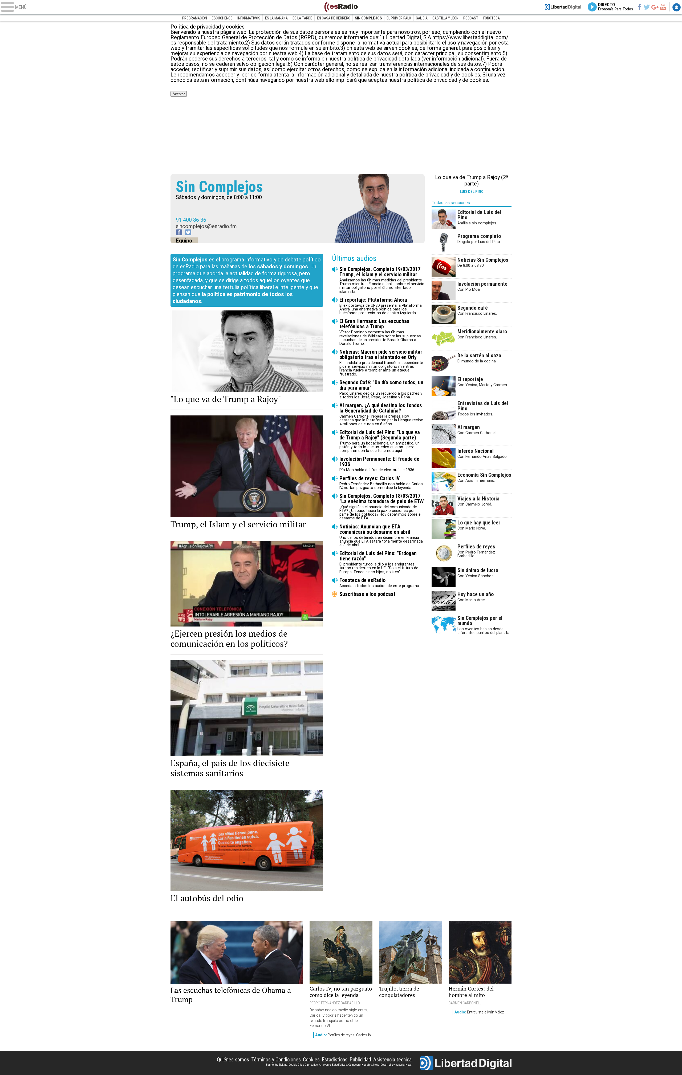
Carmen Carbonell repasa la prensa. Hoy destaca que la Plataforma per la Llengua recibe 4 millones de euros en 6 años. (381, 414)
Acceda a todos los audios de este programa (379, 582)
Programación (194, 18)
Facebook (639, 6)
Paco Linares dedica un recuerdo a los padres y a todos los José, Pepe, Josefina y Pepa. (381, 389)
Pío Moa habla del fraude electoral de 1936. (379, 464)
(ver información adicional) (452, 58)
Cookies (311, 1059)
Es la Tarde (302, 18)
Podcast (470, 18)
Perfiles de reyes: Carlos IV (343, 1035)
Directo (615, 6)
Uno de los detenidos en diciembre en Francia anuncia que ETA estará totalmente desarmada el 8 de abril (381, 535)
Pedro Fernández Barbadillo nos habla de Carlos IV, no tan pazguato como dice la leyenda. (381, 483)
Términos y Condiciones (276, 1059)
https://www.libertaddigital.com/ (470, 37)
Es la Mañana (276, 18)
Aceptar (179, 94)
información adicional (424, 69)
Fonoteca (491, 18)
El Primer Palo (399, 18)
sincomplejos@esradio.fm (206, 226)
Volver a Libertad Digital (563, 6)
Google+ (655, 6)
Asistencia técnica (392, 1059)
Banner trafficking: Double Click (285, 1064)
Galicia (422, 18)
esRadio (341, 7)
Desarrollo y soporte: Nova (396, 1064)
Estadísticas (334, 1059)
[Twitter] (188, 232)
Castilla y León (445, 18)
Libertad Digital (466, 1063)
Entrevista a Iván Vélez (479, 1012)
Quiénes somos (233, 1059)
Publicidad (360, 1059)
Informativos (248, 18)
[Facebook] (179, 232)
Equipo (184, 240)
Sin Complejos (368, 18)
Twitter (646, 6)
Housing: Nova (370, 1064)
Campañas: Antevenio (318, 1064)
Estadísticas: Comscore (346, 1064)
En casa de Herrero (333, 18)
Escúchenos (222, 18)
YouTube (663, 6)
